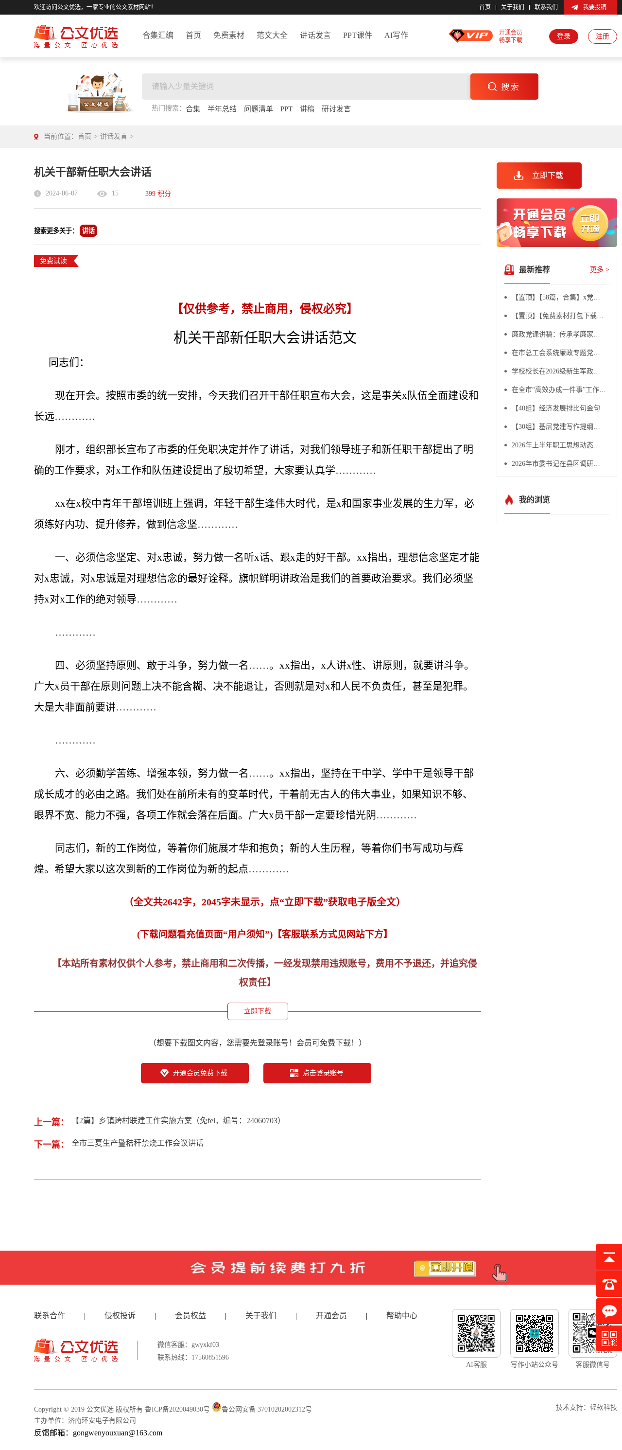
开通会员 (331, 1315)
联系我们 (546, 7)
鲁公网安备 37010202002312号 (267, 1409)
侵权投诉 (120, 1315)
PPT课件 (357, 35)
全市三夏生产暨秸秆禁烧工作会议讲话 (137, 1143)
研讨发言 (336, 109)
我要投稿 (594, 7)
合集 (193, 109)
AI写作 (396, 35)
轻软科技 (603, 1407)
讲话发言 (315, 35)
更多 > (599, 269)
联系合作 (49, 1315)
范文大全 (272, 35)
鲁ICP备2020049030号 (177, 1409)
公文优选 (100, 1409)
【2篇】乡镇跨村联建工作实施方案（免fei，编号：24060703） (178, 1120)
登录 (563, 36)
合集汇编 (157, 35)
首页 (485, 7)
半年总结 (222, 109)
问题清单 (258, 109)
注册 (602, 36)
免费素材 (228, 35)
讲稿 (307, 109)
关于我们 (512, 7)
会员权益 (190, 1315)
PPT (286, 109)
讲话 (88, 230)
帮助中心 (401, 1315)
